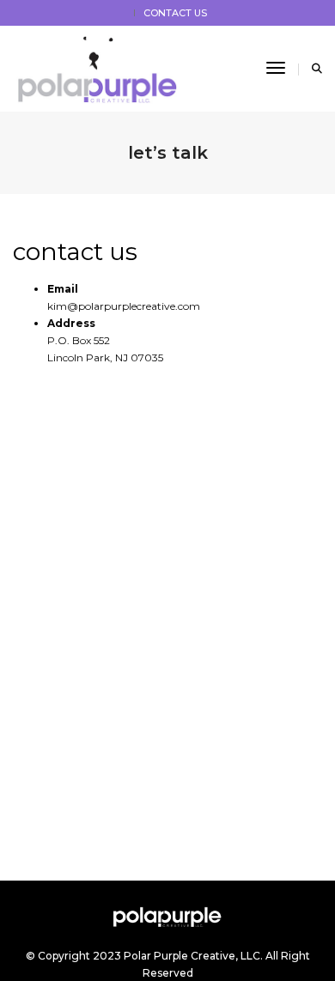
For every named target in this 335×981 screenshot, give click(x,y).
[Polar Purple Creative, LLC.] (102, 67)
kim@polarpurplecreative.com (123, 306)
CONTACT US (175, 13)
